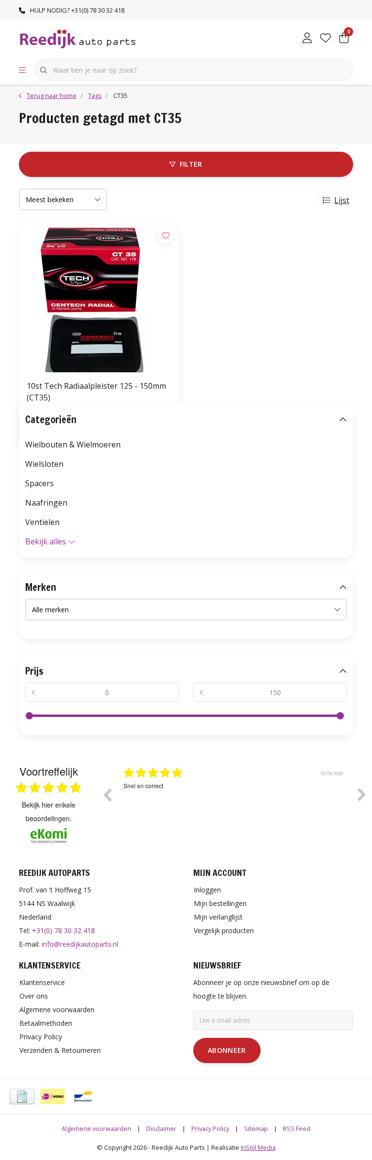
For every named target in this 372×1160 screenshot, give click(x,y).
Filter (191, 164)
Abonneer (227, 1050)
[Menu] (22, 70)
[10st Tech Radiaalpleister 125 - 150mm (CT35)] (99, 297)
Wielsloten (44, 464)
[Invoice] (22, 1096)
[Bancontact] (83, 1096)
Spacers (39, 483)
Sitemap (256, 1128)
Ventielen (42, 522)
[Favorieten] (325, 38)
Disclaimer (161, 1128)
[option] (234, 801)
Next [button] (361, 794)
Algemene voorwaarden (96, 1128)
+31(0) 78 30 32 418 (63, 930)
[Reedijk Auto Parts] (78, 38)
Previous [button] (107, 794)
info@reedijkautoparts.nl (80, 944)
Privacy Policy (210, 1128)
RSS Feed (296, 1128)
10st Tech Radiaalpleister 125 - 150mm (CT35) (96, 392)
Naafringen (46, 502)
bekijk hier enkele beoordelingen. (49, 811)
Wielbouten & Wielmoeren (73, 444)
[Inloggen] (307, 38)
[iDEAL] (52, 1096)
